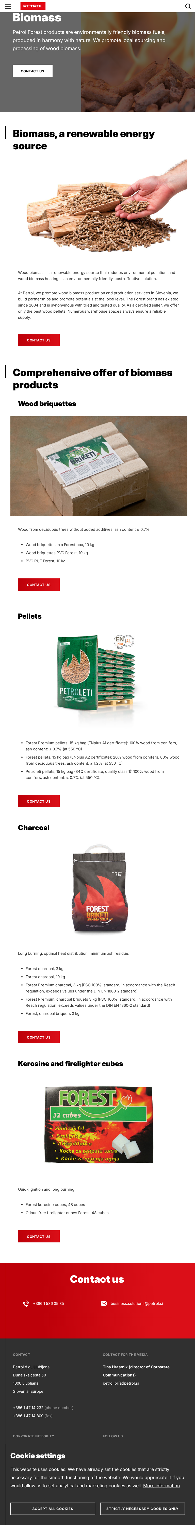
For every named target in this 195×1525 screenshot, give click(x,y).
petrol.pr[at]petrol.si (121, 1383)
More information (161, 1485)
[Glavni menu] (8, 6)
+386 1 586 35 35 (48, 1303)
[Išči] (188, 6)
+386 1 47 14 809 (28, 1415)
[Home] (33, 5)
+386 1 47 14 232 (28, 1407)
